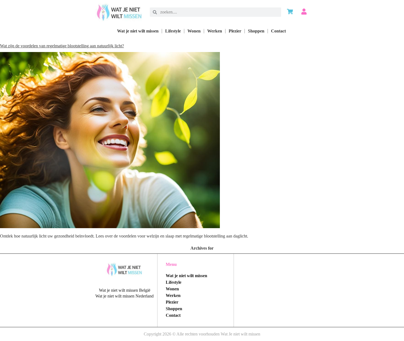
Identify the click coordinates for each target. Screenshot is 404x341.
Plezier (235, 31)
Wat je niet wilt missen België (124, 290)
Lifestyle (173, 31)
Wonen (194, 31)
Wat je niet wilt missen (138, 31)
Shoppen (256, 31)
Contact (278, 31)
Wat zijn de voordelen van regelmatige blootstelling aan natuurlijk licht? (62, 45)
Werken (214, 31)
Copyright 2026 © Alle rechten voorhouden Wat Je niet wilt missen (202, 334)
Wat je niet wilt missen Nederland (124, 296)
